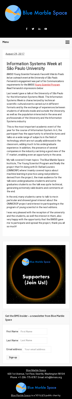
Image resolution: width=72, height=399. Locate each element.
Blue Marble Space (36, 370)
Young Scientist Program (47, 84)
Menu (6, 42)
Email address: (15, 349)
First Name (12, 331)
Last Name (12, 340)
